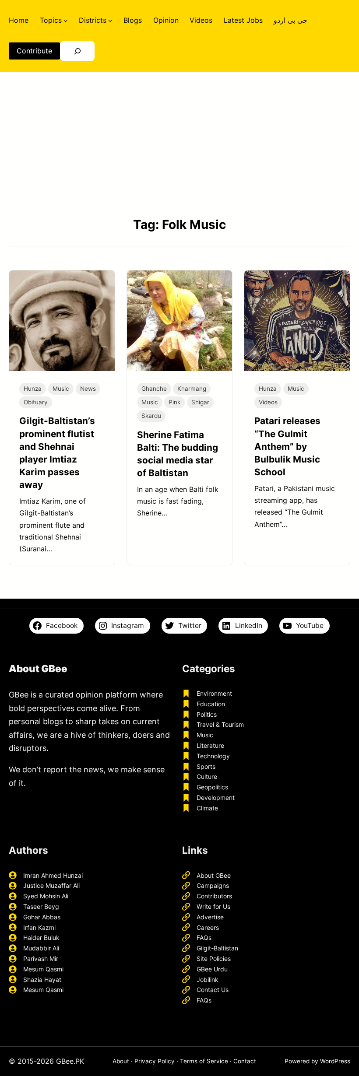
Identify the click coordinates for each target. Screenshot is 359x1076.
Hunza (33, 388)
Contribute (34, 50)
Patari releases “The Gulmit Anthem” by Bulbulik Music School (287, 446)
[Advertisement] (179, 144)
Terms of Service (204, 1061)
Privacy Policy (154, 1061)
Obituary (36, 402)
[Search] (77, 51)
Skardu (151, 415)
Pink (174, 402)
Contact (244, 1061)
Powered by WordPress (317, 1061)
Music (61, 388)
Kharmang (191, 388)
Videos (268, 402)
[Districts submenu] (110, 20)
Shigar (200, 402)
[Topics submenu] (65, 20)
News (88, 388)
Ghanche (154, 388)
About (121, 1061)
